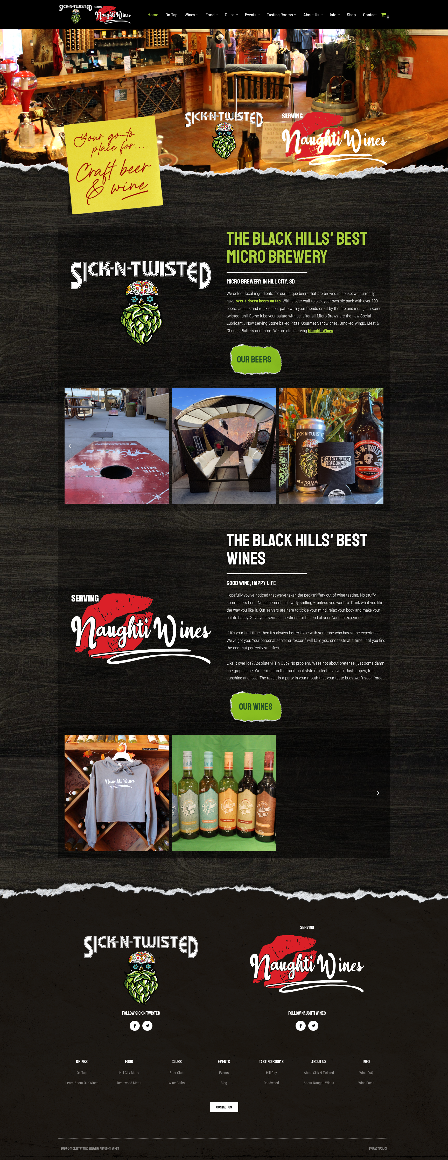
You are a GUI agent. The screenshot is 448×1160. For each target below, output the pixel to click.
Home (153, 14)
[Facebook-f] (135, 1026)
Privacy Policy (378, 1149)
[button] (197, 15)
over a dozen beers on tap (258, 300)
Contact (370, 14)
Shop (351, 14)
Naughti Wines (320, 330)
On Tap (171, 14)
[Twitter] (147, 1026)
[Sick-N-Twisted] (96, 15)
